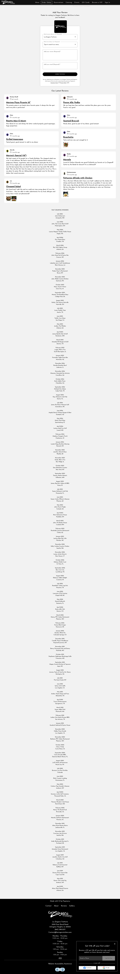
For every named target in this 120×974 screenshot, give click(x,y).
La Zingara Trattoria (60, 914)
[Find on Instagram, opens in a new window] (61, 958)
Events (76, 2)
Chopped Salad (13, 187)
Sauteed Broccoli (71, 121)
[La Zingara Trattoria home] (8, 2)
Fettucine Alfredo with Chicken (77, 178)
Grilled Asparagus (14, 139)
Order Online (46, 2)
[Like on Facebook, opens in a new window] (59, 958)
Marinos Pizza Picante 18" (18, 103)
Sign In (107, 2)
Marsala (67, 160)
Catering (69, 2)
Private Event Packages (81, 6)
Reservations (58, 2)
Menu (37, 2)
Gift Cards (86, 2)
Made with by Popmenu (35, 901)
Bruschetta (68, 137)
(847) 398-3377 (60, 929)
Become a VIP (97, 2)
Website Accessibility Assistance (60, 964)
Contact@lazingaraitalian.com (60, 932)
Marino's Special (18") (16, 156)
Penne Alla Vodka (71, 103)
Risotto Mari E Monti (16, 121)
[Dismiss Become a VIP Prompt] (115, 944)
